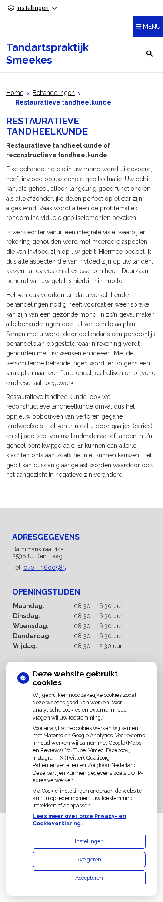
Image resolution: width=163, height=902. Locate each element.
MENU (151, 26)
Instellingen (89, 841)
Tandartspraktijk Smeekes (47, 53)
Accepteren (89, 878)
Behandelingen (54, 92)
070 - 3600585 (44, 567)
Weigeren (89, 859)
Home (14, 92)
